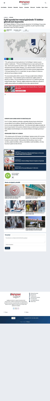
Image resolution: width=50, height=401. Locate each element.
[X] (16, 308)
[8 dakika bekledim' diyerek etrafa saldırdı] (15, 222)
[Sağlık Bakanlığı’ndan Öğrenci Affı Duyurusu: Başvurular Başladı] (15, 190)
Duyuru (21, 7)
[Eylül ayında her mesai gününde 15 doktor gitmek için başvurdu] (25, 45)
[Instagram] (18, 308)
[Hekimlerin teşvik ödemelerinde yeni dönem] (15, 206)
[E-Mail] (13, 178)
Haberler (6, 17)
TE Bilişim (28, 321)
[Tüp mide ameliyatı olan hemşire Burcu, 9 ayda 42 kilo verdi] (35, 206)
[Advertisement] (25, 271)
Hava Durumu (33, 294)
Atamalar (26, 7)
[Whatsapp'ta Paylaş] (10, 59)
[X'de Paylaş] (7, 59)
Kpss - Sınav (45, 7)
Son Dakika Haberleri (35, 300)
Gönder (7, 248)
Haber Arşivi (33, 301)
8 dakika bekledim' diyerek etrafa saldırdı (14, 228)
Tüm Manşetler (34, 298)
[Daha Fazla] (12, 59)
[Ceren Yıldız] (8, 175)
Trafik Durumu (33, 296)
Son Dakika (3, 7)
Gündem (10, 7)
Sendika (38, 7)
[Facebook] (14, 308)
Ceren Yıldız (15, 174)
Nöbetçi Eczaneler (34, 293)
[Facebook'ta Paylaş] (5, 59)
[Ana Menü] (4, 2)
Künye (6, 312)
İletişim (27, 312)
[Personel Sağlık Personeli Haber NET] (25, 3)
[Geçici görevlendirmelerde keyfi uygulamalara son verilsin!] (35, 190)
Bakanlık (16, 7)
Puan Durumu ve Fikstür (35, 297)
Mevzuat (32, 7)
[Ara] (45, 3)
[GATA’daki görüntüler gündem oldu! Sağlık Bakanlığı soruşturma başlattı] (35, 222)
